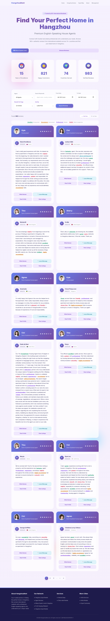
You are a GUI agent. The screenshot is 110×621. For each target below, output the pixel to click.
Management (95, 3)
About (87, 3)
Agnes (24, 277)
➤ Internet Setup (61, 597)
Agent (15, 93)
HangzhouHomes (71, 3)
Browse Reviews (64, 50)
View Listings (42, 199)
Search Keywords (39, 93)
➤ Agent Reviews (38, 600)
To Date (79, 93)
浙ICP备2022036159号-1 (67, 617)
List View (94, 116)
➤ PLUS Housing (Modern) (41, 606)
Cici (68, 130)
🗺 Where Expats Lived (20, 50)
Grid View (85, 116)
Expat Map (81, 3)
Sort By (37, 102)
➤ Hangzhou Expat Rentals (41, 597)
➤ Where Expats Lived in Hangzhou (43, 603)
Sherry (69, 211)
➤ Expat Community (85, 603)
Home (63, 3)
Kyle (23, 130)
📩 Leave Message (42, 194)
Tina (23, 211)
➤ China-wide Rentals (62, 600)
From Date (58, 93)
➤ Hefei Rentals (84, 600)
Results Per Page (18, 102)
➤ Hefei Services (84, 597)
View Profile (23, 199)
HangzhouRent (18, 3)
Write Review (22, 194)
